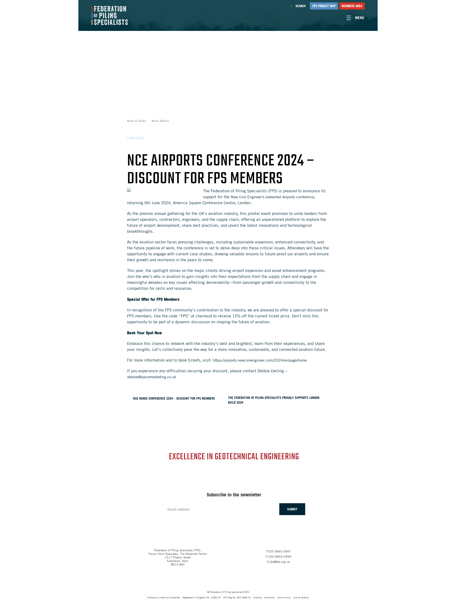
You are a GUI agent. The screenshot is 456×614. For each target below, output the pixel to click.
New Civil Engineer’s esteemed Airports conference (272, 196)
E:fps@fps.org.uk (278, 562)
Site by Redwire (301, 597)
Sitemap (257, 597)
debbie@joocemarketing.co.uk (152, 376)
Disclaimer (269, 597)
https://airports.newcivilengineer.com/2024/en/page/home (260, 360)
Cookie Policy (284, 597)
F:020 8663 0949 (278, 556)
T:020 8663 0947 (278, 551)
